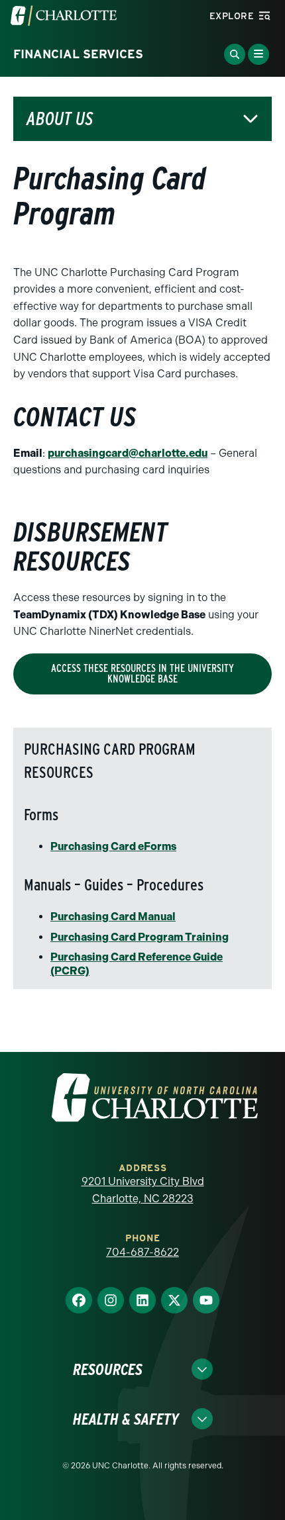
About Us (60, 119)
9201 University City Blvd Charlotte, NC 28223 (143, 1190)
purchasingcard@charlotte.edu (127, 453)
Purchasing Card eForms (113, 846)
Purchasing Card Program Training (139, 937)
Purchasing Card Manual (113, 916)
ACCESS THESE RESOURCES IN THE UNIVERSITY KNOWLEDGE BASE (142, 673)
